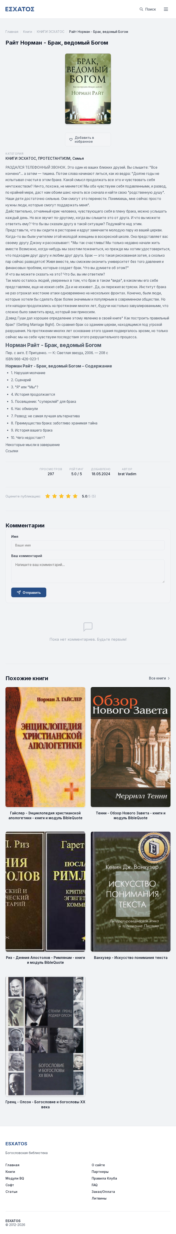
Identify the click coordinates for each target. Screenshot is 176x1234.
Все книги (157, 678)
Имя (14, 536)
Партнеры (100, 1172)
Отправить (32, 592)
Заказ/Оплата (103, 1192)
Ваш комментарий (26, 556)
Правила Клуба (104, 1178)
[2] (54, 496)
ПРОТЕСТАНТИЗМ (54, 158)
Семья (78, 158)
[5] (75, 496)
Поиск (150, 9)
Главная (12, 32)
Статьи (11, 1192)
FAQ (95, 1185)
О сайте (98, 1165)
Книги (27, 32)
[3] (61, 496)
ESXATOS (16, 1143)
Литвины (99, 1198)
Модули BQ (15, 1178)
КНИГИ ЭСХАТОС (50, 32)
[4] (68, 496)
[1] (47, 496)
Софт (10, 1185)
